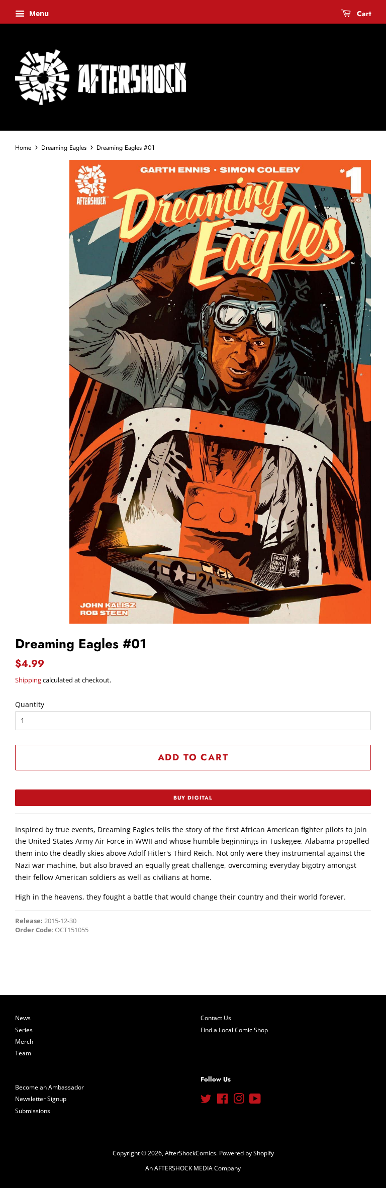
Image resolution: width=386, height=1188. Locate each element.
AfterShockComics (190, 1153)
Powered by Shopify (246, 1153)
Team (23, 1053)
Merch (24, 1041)
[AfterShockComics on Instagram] (238, 1101)
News (23, 1018)
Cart (363, 14)
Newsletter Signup (40, 1099)
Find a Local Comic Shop (234, 1030)
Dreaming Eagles (63, 147)
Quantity (29, 704)
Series (24, 1030)
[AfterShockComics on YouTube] (255, 1101)
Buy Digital (193, 798)
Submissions (32, 1111)
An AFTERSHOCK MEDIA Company (193, 1168)
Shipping (28, 679)
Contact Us (216, 1018)
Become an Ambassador (49, 1087)
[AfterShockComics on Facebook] (222, 1101)
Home (23, 147)
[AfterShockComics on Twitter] (206, 1101)
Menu (38, 13)
